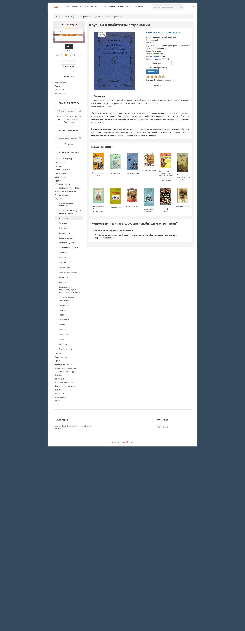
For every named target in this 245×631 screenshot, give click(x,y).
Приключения (61, 357)
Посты (58, 86)
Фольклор (59, 393)
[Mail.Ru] (61, 55)
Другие (58, 180)
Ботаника (63, 228)
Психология (64, 319)
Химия (61, 339)
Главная (65, 6)
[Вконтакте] (57, 55)
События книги (158, 63)
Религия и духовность (65, 364)
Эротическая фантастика (120, 447)
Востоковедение (66, 243)
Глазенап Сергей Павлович (164, 37)
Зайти (69, 46)
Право (61, 315)
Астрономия (85, 16)
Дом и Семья (60, 173)
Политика (63, 310)
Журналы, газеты (62, 184)
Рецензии (59, 90)
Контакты (139, 6)
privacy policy (59, 428)
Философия (64, 334)
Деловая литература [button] (89, 13)
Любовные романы (63, 195)
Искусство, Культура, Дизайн (68, 188)
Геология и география (68, 248)
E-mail (165, 427)
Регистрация (68, 61)
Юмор (57, 400)
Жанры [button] (83, 6)
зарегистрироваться (104, 238)
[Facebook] (80, 55)
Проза (57, 360)
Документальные (62, 169)
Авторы (94, 6)
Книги (74, 6)
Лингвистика (64, 267)
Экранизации (61, 93)
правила (89, 426)
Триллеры (59, 379)
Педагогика (64, 305)
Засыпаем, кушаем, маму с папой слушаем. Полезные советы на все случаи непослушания (166, 175)
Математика (64, 277)
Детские (59, 166)
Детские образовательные (169, 32)
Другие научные (66, 349)
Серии (103, 6)
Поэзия (58, 353)
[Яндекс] (70, 55)
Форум (129, 6)
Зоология (63, 257)
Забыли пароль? (69, 66)
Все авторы (69, 122)
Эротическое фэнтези (119, 453)
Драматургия (60, 177)
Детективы (60, 162)
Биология (63, 223)
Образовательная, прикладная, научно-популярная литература (69, 290)
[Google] (75, 55)
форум (64, 426)
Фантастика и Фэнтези (65, 386)
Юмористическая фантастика (122, 458)
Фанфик (58, 390)
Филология (64, 329)
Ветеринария (65, 233)
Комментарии (61, 82)
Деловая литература (118, 13)
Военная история (66, 238)
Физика (62, 324)
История (62, 262)
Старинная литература (65, 371)
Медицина (63, 282)
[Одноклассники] (66, 55)
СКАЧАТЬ (153, 71)
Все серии (69, 144)
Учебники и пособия (64, 382)
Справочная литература (65, 368)
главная (58, 426)
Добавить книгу (116, 6)
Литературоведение (68, 272)
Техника (58, 375)
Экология (63, 344)
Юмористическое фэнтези (121, 464)
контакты (71, 426)
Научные (74, 16)
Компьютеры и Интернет (66, 191)
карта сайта (80, 426)
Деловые (63, 252)
